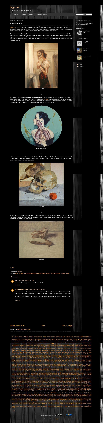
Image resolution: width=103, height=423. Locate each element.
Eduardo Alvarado (31, 273)
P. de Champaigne (59, 388)
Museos (18, 385)
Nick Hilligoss (64, 385)
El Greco (68, 356)
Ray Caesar (64, 394)
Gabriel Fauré (14, 361)
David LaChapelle (87, 352)
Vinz (33, 405)
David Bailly (64, 352)
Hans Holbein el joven (84, 365)
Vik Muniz (89, 403)
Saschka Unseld (15, 399)
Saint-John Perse (62, 398)
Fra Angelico (52, 359)
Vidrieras (85, 403)
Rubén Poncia (15, 398)
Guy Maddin (54, 365)
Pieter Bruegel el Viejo (83, 390)
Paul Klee (71, 389)
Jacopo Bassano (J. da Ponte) (46, 369)
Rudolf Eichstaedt (21, 398)
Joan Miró (49, 373)
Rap (48, 394)
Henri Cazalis (44, 366)
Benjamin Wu (47, 345)
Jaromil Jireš (79, 370)
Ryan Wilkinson (37, 398)
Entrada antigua (67, 326)
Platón (63, 392)
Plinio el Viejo (68, 392)
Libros (62, 378)
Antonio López (22, 342)
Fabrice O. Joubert (64, 357)
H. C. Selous (67, 365)
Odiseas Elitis (46, 386)
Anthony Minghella (64, 340)
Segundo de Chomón (30, 399)
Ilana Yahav (41, 368)
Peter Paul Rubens (20, 390)
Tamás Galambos (66, 400)
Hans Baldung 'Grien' (74, 365)
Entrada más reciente (17, 326)
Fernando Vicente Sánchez (43, 273)
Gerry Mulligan (15, 362)
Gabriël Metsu (20, 361)
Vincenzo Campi (28, 405)
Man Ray (50, 381)
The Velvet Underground (23, 402)
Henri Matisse (68, 366)
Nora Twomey (28, 386)
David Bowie (69, 352)
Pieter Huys (16, 392)
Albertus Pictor (21, 337)
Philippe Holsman (36, 390)
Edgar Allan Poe (62, 355)
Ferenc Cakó (84, 357)
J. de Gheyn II (87, 368)
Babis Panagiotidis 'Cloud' (31, 345)
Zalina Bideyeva (76, 406)
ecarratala (80, 66)
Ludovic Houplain (65, 380)
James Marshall (15, 370)
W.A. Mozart (44, 405)
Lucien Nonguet (50, 380)
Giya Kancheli (67, 364)
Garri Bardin (34, 361)
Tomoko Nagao (31, 403)
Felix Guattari (71, 357)
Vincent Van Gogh (21, 405)
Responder (17, 285)
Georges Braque (72, 361)
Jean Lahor (28, 372)
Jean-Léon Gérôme (78, 372)
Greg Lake (79, 364)
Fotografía (40, 359)
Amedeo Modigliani (41, 339)
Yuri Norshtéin (70, 406)
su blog (46, 99)
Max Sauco (18, 383)
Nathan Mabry (46, 385)
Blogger (57, 418)
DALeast (33, 352)
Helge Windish (38, 366)
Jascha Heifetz (86, 370)
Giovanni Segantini (27, 364)
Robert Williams (30, 396)
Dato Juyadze (53, 352)
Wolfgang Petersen (16, 406)
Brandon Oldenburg (22, 346)
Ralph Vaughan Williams (36, 394)
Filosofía (29, 359)
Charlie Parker (42, 348)
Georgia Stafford (79, 361)
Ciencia (89, 348)
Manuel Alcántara (55, 381)
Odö (50, 386)
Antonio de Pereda (87, 340)
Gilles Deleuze (48, 362)
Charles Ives (27, 348)
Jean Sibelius (34, 372)
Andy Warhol (75, 339)
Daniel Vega (44, 352)
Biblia (67, 345)
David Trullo (27, 353)
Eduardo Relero (38, 356)
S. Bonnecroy (44, 398)
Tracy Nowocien (38, 403)
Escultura (32, 357)
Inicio (43, 326)
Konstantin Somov (85, 377)
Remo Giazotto (15, 395)
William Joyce (77, 405)
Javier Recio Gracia (18, 372)
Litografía (72, 378)
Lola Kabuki (86, 378)
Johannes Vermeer (19, 374)
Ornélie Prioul (19, 388)
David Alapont (59, 352)
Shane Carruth (47, 399)
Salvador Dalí (69, 398)
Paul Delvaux (54, 389)
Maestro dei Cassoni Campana (41, 381)
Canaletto (71, 346)
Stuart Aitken (44, 400)
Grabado (72, 364)
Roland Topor (66, 396)
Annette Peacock (27, 340)
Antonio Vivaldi (56, 342)
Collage (57, 350)
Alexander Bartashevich (64, 337)
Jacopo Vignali (56, 369)
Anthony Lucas (57, 340)
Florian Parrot (34, 359)
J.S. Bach (29, 369)
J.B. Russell (19, 369)
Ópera (79, 386)
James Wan (26, 370)
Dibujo (39, 353)
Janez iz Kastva (73, 370)
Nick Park (69, 385)
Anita (16, 280)
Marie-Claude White (70, 381)
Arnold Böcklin (15, 344)
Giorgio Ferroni (54, 362)
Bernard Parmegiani (54, 345)
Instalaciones (55, 368)
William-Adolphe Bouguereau (85, 405)
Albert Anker (73, 336)
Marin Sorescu (77, 381)
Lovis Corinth (39, 380)
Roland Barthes (60, 396)
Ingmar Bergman (48, 368)
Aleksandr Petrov (50, 337)
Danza (48, 352)
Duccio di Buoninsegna (34, 355)
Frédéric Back (61, 360)
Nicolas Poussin (88, 385)
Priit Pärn (86, 392)
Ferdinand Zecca (77, 357)
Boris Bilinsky (15, 346)
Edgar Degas (69, 355)
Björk (70, 345)
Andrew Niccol (63, 339)
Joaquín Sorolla (55, 373)
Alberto (80, 64)
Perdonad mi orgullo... (82, 38)
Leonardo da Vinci (48, 378)
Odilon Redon (40, 386)
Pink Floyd (48, 392)
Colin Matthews (52, 350)
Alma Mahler (24, 339)
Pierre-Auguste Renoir (67, 390)
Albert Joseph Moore (80, 336)
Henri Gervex (62, 366)
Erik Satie (18, 357)
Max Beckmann (81, 382)
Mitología (86, 383)
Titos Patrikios (69, 402)
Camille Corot (57, 346)
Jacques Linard (62, 369)
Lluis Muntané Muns (79, 378)
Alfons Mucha (86, 337)
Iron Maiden (60, 368)
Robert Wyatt (41, 396)
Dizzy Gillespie (70, 353)
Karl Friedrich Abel (47, 377)
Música (22, 385)
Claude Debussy (31, 350)
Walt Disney (50, 405)
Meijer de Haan (47, 383)
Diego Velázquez (51, 353)
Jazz (24, 372)
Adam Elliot (31, 336)
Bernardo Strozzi (62, 345)
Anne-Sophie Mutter (19, 340)
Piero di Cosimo (52, 390)
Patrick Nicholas (40, 389)
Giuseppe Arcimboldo (44, 364)
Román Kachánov (81, 396)
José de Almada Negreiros (17, 375)
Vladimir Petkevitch (38, 405)
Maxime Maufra (31, 383)
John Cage (26, 374)
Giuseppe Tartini (52, 364)
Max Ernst (87, 382)
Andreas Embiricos (56, 339)
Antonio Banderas (72, 340)
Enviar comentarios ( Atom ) (24, 329)
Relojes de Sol (81, 394)
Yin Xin (42, 406)
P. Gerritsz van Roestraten (68, 388)
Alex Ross (56, 337)
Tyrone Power (57, 403)
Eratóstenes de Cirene (75, 356)
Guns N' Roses (85, 364)
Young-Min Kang (63, 406)
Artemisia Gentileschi (59, 344)
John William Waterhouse (72, 374)
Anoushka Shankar (49, 340)
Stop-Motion (34, 400)
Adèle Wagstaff (19, 273)
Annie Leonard (42, 340)
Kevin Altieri (59, 377)
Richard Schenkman (69, 395)
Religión (75, 394)
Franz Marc (47, 360)
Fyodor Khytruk (88, 360)
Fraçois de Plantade (59, 359)
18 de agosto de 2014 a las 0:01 (37, 289)
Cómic (61, 350)
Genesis (50, 361)
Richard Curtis (53, 395)
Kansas (35, 377)
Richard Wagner (85, 395)
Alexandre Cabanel (73, 337)
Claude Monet (38, 350)
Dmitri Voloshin (77, 353)
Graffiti (75, 364)
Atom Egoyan (73, 344)
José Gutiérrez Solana (45, 375)
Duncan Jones (42, 355)
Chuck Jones (85, 348)
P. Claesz (53, 388)
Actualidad (25, 336)
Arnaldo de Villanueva (86, 342)
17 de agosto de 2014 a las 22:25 (26, 280)
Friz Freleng (82, 360)
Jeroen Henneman (25, 373)
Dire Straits (64, 353)
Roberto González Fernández (50, 396)
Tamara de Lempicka (58, 400)
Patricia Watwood (27, 389)
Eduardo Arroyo (31, 356)
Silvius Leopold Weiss (75, 399)
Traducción (45, 403)
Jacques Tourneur (70, 369)
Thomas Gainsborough (48, 402)
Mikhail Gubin (76, 383)
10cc (13, 336)
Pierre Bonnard (59, 390)
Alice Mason (19, 339)
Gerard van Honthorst (87, 361)
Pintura (63, 273)
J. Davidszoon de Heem (79, 368)
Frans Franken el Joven (34, 360)
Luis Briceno (19, 381)
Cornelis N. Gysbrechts (76, 350)
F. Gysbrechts (50, 357)
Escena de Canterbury (25, 357)
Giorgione (66, 362)
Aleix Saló (27, 337)
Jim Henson (31, 373)
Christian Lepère (70, 348)
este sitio (79, 24)
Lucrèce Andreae (57, 380)
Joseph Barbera (62, 375)
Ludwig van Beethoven (80, 380)
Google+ (14, 410)
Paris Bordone (15, 389)
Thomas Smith (63, 402)
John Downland (31, 374)
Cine (14, 350)
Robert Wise (36, 396)
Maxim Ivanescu (24, 383)
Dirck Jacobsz (58, 353)
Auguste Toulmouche (87, 344)
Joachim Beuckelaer (43, 373)
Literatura (67, 378)
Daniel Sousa (38, 352)
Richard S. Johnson (61, 395)
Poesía (79, 392)
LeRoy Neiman (57, 378)
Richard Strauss (77, 395)
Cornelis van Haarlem (87, 350)
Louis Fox (18, 380)
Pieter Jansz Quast (23, 392)
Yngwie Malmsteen (48, 406)
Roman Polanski (88, 396)
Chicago (47, 348)
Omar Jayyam (74, 386)
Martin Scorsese (49, 382)
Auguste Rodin (79, 344)
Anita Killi (87, 339)
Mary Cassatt (56, 382)
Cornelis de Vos (67, 350)
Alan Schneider (62, 336)
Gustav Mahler (23, 365)
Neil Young (51, 385)
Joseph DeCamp (70, 375)
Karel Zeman (40, 377)
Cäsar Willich (88, 346)
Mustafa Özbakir (28, 385)
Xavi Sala (22, 406)
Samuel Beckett (76, 398)
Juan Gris (87, 375)
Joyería (83, 375)
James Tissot (21, 370)
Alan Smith (68, 336)
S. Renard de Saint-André (53, 398)
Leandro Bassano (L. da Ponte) (37, 378)
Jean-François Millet (49, 372)
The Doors (72, 400)
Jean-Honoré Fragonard (59, 372)
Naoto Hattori (40, 385)
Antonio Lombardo (15, 342)
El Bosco (63, 356)
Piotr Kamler (59, 392)
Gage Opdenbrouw (55, 273)
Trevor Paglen (51, 403)
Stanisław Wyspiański (21, 400)
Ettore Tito (37, 357)
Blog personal (14, 8)
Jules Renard (18, 377)
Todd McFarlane (79, 402)
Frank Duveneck (26, 360)
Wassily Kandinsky (57, 405)
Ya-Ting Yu (30, 406)
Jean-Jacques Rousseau (69, 372)
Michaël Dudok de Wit (55, 383)
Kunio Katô (16, 378)
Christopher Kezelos (78, 348)
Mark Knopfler (18, 382)
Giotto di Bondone (73, 362)
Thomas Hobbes (56, 402)
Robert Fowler (24, 396)
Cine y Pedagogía (21, 350)
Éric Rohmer (87, 356)
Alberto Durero (15, 337)
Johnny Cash (80, 374)
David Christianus (76, 352)
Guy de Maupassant (47, 365)
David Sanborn (21, 353)
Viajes (75, 403)
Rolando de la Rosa (73, 396)
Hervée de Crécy (24, 368)
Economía (56, 355)
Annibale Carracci (35, 340)
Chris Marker (58, 348)
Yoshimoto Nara (56, 406)
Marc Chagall (62, 381)
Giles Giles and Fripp (40, 362)
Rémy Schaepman (22, 395)
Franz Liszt (41, 360)
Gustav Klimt (17, 365)
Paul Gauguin (60, 389)
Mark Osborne (24, 382)
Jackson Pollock (35, 369)
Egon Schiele (58, 356)
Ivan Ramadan (71, 368)
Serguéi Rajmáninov (39, 399)
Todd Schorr (85, 402)
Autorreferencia (15, 345)
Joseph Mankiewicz (78, 375)
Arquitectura (40, 344)
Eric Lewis (82, 356)
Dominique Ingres (20, 355)
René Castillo (29, 395)
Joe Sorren (71, 373)
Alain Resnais (56, 336)
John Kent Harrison (53, 374)
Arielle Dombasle (78, 342)
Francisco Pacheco (77, 359)
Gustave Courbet (31, 365)
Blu (72, 345)
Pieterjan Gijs (43, 392)
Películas (86, 389)
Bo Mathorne (76, 345)
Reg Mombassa (70, 394)
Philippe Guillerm (28, 390)
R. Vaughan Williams (19, 394)
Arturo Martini (67, 344)
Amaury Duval (34, 339)
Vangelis (67, 403)
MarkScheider (36, 382)
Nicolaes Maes (81, 385)
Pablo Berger (77, 388)
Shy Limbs (52, 399)
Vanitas (67, 273)
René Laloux (35, 395)
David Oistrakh (15, 353)
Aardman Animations (18, 336)
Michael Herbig (63, 383)
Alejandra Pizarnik (33, 337)
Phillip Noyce (42, 390)
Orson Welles (25, 388)
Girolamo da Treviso (35, 364)
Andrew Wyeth (69, 339)
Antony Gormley (62, 342)
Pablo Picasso (83, 388)
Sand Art (82, 398)
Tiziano (74, 402)
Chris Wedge (64, 348)
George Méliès (65, 361)
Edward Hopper (51, 356)
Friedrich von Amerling (75, 360)
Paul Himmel (66, 389)
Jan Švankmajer (60, 370)
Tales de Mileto (50, 400)
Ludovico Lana (72, 380)
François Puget (19, 360)
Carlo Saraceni (76, 346)
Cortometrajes (17, 352)
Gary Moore (45, 361)
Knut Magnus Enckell (76, 377)
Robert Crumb (18, 396)
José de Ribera (26, 375)
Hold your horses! (35, 368)
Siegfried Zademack (59, 399)
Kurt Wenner (22, 378)
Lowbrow (44, 380)
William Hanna (71, 405)
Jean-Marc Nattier (86, 372)
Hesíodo (29, 368)
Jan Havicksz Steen (39, 370)
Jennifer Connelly (17, 373)
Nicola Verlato (75, 385)
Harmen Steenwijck (25, 366)
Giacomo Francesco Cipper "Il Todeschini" (27, 362)
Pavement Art (76, 389)
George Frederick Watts (57, 361)
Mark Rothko (30, 382)
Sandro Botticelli (87, 398)
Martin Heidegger (42, 382)
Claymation (45, 350)
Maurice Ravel (75, 382)
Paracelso (89, 388)
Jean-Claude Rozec (41, 372)
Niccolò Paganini (57, 385)
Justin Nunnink (30, 377)
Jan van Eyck (67, 370)
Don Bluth (27, 355)
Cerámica (14, 348)
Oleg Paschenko (55, 386)
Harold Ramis (32, 366)
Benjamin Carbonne (41, 345)
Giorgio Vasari (61, 362)
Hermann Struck (81, 366)
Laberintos (28, 378)
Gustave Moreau (39, 365)
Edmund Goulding (84, 355)
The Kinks (77, 400)
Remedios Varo (88, 394)
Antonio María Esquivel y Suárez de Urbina (43, 342)
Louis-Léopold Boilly (31, 380)
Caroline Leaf (83, 346)
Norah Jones (34, 386)
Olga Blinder (61, 386)
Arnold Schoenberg (22, 344)
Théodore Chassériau (38, 402)
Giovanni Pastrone (19, 364)
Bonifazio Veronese (87, 345)
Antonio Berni (79, 340)
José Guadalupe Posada (35, 375)
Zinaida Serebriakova (84, 406)
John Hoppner (46, 374)
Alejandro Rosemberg (41, 337)
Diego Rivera (44, 353)
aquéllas (12, 27)
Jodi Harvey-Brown (63, 373)
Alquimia (29, 339)
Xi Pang (26, 406)
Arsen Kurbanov (46, 344)
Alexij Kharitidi (80, 337)
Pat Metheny (21, 389)
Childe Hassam (52, 348)
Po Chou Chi (74, 392)
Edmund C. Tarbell (76, 355)
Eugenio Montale (43, 357)
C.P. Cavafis (35, 346)
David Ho (82, 352)
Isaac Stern (65, 368)
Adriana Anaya (50, 336)
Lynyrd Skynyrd (25, 381)
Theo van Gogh (31, 402)
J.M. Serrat (24, 369)
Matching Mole (62, 382)
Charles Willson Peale (34, 348)
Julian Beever (24, 377)
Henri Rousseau (74, 366)
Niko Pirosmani (22, 386)
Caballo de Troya (42, 346)
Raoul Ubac (44, 394)
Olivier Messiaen (67, 386)
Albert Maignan (88, 336)
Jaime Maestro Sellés (86, 369)
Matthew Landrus (68, 382)
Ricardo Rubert (41, 395)
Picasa (47, 390)
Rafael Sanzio (27, 394)
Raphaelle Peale (52, 394)
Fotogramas (46, 359)
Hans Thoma (18, 366)
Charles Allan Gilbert (20, 348)
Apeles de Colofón (70, 342)
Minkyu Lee (81, 383)
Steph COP (28, 400)
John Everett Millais (39, 374)
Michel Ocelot (70, 383)
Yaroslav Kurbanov (37, 406)
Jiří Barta (36, 373)
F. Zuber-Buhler (57, 357)
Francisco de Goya (68, 359)
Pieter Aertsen (75, 390)
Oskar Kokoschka (40, 388)
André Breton (49, 339)
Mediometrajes (41, 383)
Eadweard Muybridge (49, 355)
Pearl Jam (82, 389)
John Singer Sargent (61, 374)
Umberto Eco (63, 403)
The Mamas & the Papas (84, 400)
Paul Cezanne (47, 389)
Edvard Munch (45, 356)
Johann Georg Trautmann (79, 373)
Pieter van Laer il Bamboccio (34, 392)
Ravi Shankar (59, 394)
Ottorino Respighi (47, 388)
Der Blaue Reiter (34, 353)
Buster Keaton (29, 346)
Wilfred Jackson (64, 405)
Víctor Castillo (80, 403)
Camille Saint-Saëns (64, 346)
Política (82, 392)
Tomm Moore (25, 403)
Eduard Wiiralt (18, 356)
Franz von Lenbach (54, 360)
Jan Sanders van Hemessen (50, 370)
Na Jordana (34, 385)
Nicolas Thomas (15, 386)
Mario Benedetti (84, 381)
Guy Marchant (60, 365)
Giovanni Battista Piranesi (82, 362)
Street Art (39, 400)
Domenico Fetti (84, 353)
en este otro (86, 24)
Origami (82, 386)
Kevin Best (64, 377)
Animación (81, 339)
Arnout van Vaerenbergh (32, 344)
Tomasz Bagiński (19, 403)
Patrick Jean (34, 389)
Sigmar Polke (67, 399)
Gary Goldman (40, 361)
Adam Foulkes (37, 336)
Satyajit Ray (22, 399)
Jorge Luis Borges (87, 374)
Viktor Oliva (14, 405)
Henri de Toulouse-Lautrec (53, 366)
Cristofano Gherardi (27, 352)
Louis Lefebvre (24, 380)
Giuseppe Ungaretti (60, 364)
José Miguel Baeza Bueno (21, 289)
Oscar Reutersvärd (32, 388)
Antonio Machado (30, 342)
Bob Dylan (81, 345)
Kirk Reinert (69, 377)
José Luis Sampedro (54, 375)
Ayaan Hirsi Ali (22, 345)
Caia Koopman (50, 346)
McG (36, 383)
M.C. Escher (31, 381)
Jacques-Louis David (78, 369)
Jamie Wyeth (32, 370)
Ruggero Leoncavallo (30, 398)
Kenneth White (54, 377)
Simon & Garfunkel (84, 399)
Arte (13, 267)
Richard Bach (47, 395)
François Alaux (84, 359)
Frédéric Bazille (67, 360)
